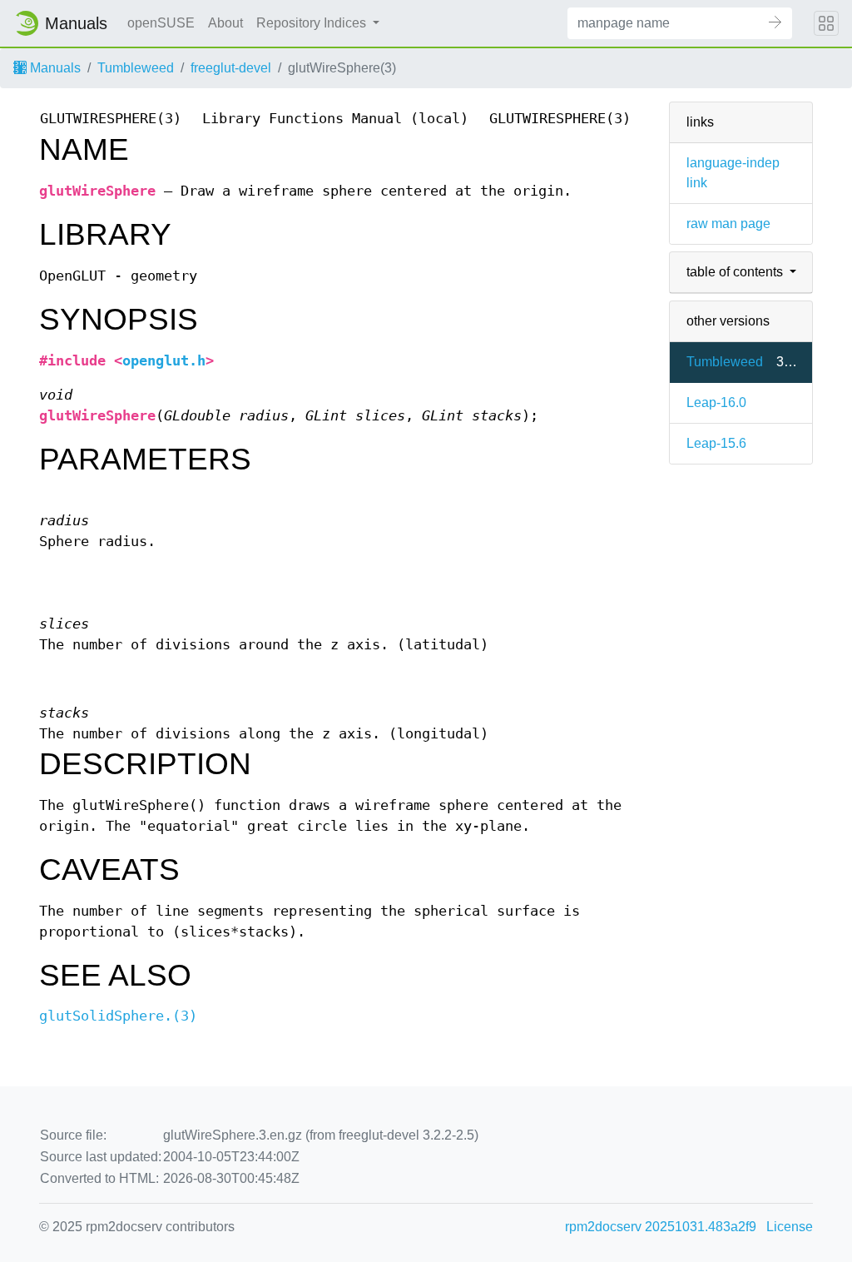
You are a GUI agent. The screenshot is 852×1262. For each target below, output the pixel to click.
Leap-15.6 (716, 443)
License (789, 1227)
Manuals (54, 68)
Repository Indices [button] (312, 23)
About (225, 23)
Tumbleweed (135, 68)
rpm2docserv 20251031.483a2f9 (660, 1227)
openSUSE (161, 23)
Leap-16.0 (716, 402)
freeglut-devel (231, 68)
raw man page (728, 223)
